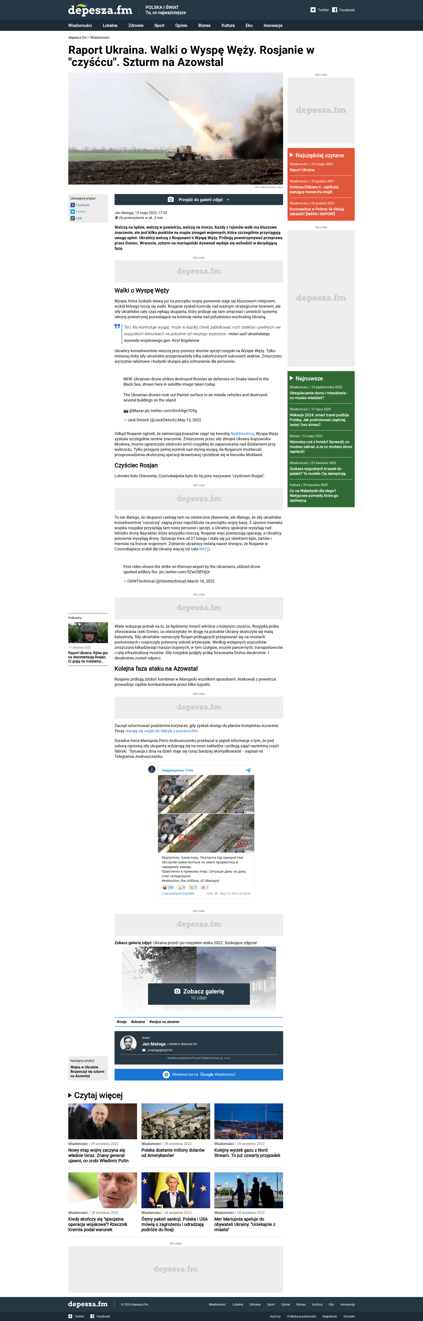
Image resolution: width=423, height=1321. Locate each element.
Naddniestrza (242, 433)
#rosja (122, 1022)
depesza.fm (77, 37)
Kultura (228, 25)
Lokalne (110, 25)
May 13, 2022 (189, 420)
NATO (204, 549)
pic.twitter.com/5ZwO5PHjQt (184, 572)
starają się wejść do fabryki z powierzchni (161, 731)
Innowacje (273, 25)
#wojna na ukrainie (164, 1022)
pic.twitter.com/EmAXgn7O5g (171, 410)
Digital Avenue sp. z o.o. (215, 1058)
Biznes (204, 25)
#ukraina (138, 1022)
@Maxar (136, 410)
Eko (249, 25)
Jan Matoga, (124, 213)
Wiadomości (80, 25)
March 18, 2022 (201, 581)
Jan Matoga (154, 1044)
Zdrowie (135, 25)
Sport (159, 25)
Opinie (181, 25)
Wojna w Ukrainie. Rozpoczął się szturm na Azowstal (87, 1071)
